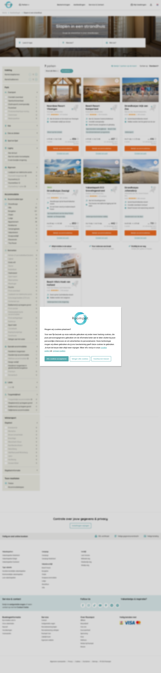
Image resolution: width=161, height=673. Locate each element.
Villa (43, 587)
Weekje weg (85, 565)
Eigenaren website (47, 640)
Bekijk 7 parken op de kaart (125, 66)
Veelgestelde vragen (48, 623)
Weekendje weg (86, 562)
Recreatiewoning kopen (49, 627)
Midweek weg (85, 558)
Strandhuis (45, 584)
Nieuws (82, 647)
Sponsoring (84, 633)
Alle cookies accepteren (57, 359)
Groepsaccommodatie (49, 578)
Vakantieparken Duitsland (10, 562)
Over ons (83, 627)
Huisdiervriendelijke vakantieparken (13, 571)
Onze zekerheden (8, 623)
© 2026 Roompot (105, 661)
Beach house (46, 568)
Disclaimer (86, 661)
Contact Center (23, 607)
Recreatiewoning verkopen (50, 630)
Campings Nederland (49, 558)
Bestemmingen (63, 5)
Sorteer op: (144, 66)
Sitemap (94, 661)
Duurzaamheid (85, 630)
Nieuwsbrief (84, 623)
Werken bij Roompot (86, 643)
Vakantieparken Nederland (11, 555)
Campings (45, 552)
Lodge (44, 581)
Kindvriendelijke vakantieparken (12, 574)
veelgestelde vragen (17, 604)
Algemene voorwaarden (58, 661)
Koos (82, 637)
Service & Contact (96, 5)
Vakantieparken (7, 552)
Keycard (5, 627)
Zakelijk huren (46, 637)
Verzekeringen (7, 630)
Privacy (70, 661)
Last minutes (85, 555)
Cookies (77, 661)
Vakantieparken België (9, 558)
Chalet (44, 574)
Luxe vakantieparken (9, 578)
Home (4, 13)
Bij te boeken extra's (9, 620)
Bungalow (45, 571)
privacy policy (59, 351)
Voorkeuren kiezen (101, 359)
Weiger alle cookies (80, 359)
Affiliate (82, 620)
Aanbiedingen (79, 5)
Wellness (83, 640)
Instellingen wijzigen (80, 526)
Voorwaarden (6, 633)
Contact (44, 620)
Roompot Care (46, 633)
